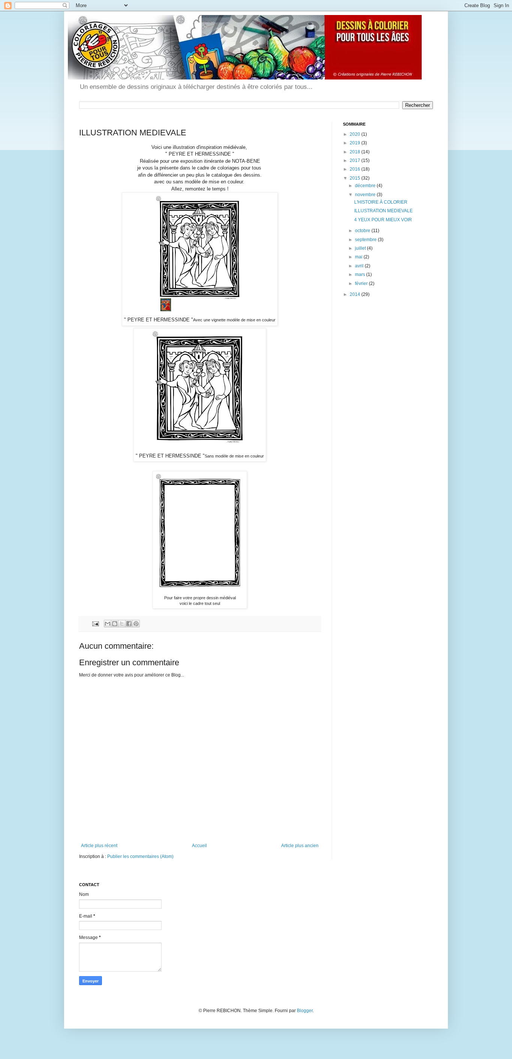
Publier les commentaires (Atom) (140, 856)
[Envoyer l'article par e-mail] (95, 623)
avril (360, 265)
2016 (355, 169)
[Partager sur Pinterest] (136, 623)
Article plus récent (99, 845)
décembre (366, 185)
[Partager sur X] (122, 623)
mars (360, 274)
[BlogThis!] (114, 623)
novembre (366, 194)
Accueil (199, 845)
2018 (355, 151)
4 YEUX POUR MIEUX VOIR (383, 219)
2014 (355, 294)
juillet (361, 248)
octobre (363, 230)
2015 (355, 178)
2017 (355, 160)
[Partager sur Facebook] (129, 623)
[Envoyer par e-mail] (107, 623)
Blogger (305, 1010)
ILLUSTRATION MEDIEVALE (383, 210)
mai (359, 257)
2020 (355, 134)
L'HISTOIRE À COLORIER (380, 202)
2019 (355, 143)
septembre (366, 239)
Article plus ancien (300, 845)
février (362, 283)
